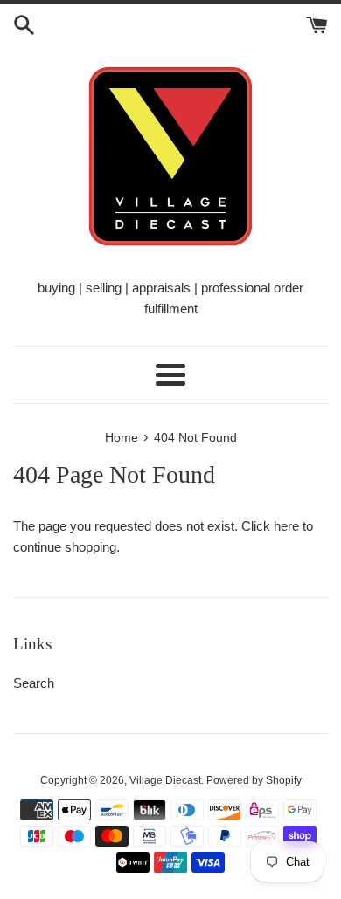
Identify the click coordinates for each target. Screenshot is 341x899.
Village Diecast (165, 780)
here (286, 525)
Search (33, 683)
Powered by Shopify (254, 780)
